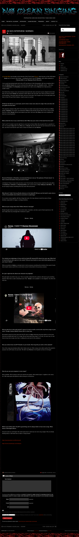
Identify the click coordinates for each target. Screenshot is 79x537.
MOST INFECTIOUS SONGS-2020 (67, 147)
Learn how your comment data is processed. (28, 521)
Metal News (62, 123)
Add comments (52, 33)
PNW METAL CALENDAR (12, 21)
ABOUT (47, 21)
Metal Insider (63, 225)
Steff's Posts (62, 176)
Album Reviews (63, 78)
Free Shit (62, 92)
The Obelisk (63, 232)
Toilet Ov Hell (63, 235)
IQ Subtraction (63, 95)
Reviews (62, 166)
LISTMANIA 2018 (64, 109)
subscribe (41, 514)
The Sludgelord (64, 233)
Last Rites (63, 221)
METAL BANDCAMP (65, 223)
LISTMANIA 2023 (64, 118)
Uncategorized (63, 185)
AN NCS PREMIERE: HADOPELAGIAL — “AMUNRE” (14, 25)
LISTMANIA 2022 (64, 116)
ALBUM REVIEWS (32, 21)
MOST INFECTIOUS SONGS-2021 (67, 149)
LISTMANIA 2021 (64, 114)
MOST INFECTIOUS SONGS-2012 (67, 133)
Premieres (62, 162)
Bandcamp (63, 202)
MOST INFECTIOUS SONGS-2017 (67, 142)
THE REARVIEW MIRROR (65, 181)
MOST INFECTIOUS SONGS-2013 (67, 135)
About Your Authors (64, 76)
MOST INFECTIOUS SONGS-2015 (67, 138)
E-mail (7, 503)
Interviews (10, 33)
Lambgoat (63, 220)
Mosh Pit (62, 126)
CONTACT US (54, 21)
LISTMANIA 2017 (64, 107)
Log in (62, 65)
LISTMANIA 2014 (64, 102)
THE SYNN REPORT (64, 183)
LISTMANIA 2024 (64, 119)
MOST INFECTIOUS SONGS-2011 (67, 132)
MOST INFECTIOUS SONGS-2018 (67, 144)
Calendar (62, 83)
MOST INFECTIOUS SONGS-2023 (67, 152)
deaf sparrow (63, 209)
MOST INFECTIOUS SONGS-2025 (67, 156)
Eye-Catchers (63, 89)
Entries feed (63, 67)
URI (8, 507)
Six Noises (63, 228)
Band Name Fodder (64, 80)
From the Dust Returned (66, 214)
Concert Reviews (64, 85)
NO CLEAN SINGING (10, 530)
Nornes (54, 472)
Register (62, 63)
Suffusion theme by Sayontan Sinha (71, 530)
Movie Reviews (63, 157)
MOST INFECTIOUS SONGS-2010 (67, 130)
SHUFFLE (62, 175)
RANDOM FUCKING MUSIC (66, 164)
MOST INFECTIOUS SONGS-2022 (67, 150)
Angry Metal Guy (64, 201)
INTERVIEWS (23, 21)
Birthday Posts (63, 82)
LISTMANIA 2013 (64, 101)
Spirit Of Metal (63, 230)
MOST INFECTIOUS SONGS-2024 (67, 154)
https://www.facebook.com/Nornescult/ (11, 440)
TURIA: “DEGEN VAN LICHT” (49, 25)
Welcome (62, 188)
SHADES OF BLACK (64, 171)
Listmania (62, 97)
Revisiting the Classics (65, 169)
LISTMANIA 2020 (64, 113)
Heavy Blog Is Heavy (65, 216)
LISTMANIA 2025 (64, 121)
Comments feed (64, 68)
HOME (3, 21)
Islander (9, 472)
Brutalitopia (63, 206)
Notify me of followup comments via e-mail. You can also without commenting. (33, 514)
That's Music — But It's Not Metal (67, 180)
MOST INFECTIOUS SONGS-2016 (67, 140)
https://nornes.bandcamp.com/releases (11, 443)
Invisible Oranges (64, 218)
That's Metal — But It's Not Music (67, 178)
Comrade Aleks (49, 472)
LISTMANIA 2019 (64, 111)
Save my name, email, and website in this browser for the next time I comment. (18, 512)
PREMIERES (41, 21)
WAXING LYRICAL (64, 187)
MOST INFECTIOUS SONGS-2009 (67, 128)
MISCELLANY (63, 125)
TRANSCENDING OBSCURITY (67, 237)
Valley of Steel (64, 240)
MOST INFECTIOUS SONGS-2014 (67, 137)
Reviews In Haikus (64, 168)
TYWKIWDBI (63, 239)
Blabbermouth (64, 204)
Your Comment (8, 479)
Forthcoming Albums (64, 90)
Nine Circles (63, 227)
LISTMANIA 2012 (64, 99)
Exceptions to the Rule (65, 87)
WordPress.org (64, 70)
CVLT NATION (64, 208)
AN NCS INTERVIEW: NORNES (20, 31)
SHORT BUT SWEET (64, 173)
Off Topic (62, 159)
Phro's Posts (63, 161)
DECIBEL (63, 211)
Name (7, 499)
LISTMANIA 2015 (64, 104)
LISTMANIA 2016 (64, 106)
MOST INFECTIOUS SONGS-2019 (67, 145)
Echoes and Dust (64, 213)
